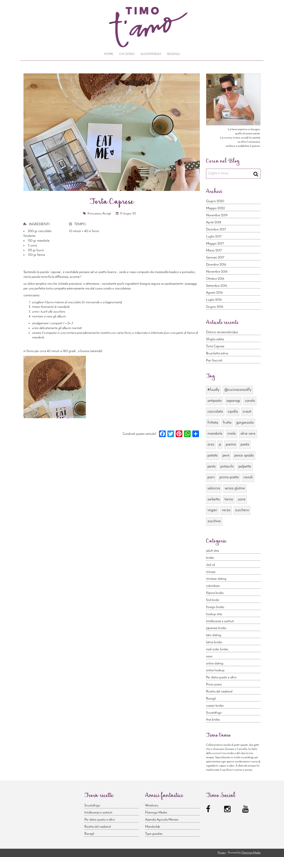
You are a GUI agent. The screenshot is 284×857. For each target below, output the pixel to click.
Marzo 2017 (214, 250)
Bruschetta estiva (217, 353)
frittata (212, 423)
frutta (227, 423)
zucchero (242, 510)
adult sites (212, 551)
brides (210, 558)
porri (211, 477)
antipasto (214, 401)
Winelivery (151, 805)
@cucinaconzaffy (238, 390)
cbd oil (210, 565)
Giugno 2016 (214, 307)
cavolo (250, 401)
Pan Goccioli (214, 360)
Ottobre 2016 (215, 279)
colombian (213, 586)
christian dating (216, 579)
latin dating (213, 635)
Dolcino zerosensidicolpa (222, 332)
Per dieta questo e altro (221, 677)
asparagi (233, 401)
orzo (210, 444)
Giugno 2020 (215, 201)
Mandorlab (152, 827)
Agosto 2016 (214, 292)
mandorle (214, 434)
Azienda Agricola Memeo (161, 819)
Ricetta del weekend (219, 691)
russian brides (214, 705)
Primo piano (94, 213)
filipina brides (214, 593)
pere (226, 456)
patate (212, 456)
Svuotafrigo (151, 54)
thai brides (213, 719)
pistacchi (227, 467)
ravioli (248, 477)
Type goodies (153, 834)
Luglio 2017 (213, 236)
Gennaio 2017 (215, 257)
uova (241, 499)
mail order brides (217, 649)
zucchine (214, 521)
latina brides (214, 642)
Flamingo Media (156, 812)
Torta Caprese (215, 346)
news (209, 656)
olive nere (248, 434)
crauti (247, 412)
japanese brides (216, 628)
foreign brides (215, 607)
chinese (210, 572)
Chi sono (127, 54)
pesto (211, 467)
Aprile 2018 (213, 222)
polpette (244, 467)
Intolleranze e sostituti (220, 621)
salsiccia (213, 488)
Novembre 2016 (217, 271)
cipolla (233, 412)
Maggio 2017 (215, 243)
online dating (214, 663)
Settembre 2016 (216, 286)
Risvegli (173, 54)
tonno (229, 499)
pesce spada (244, 456)
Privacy (222, 852)
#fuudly (213, 390)
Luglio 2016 (214, 300)
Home (108, 54)
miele (231, 434)
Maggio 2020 (215, 208)
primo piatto (229, 477)
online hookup (215, 670)
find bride (212, 600)
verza (226, 510)
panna (231, 444)
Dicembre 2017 (216, 229)
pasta (245, 444)
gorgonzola (245, 423)
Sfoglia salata (215, 339)
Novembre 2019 (217, 215)
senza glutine (235, 488)
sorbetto (213, 499)
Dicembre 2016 (216, 264)
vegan (212, 510)
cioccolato (215, 412)
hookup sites (214, 614)
